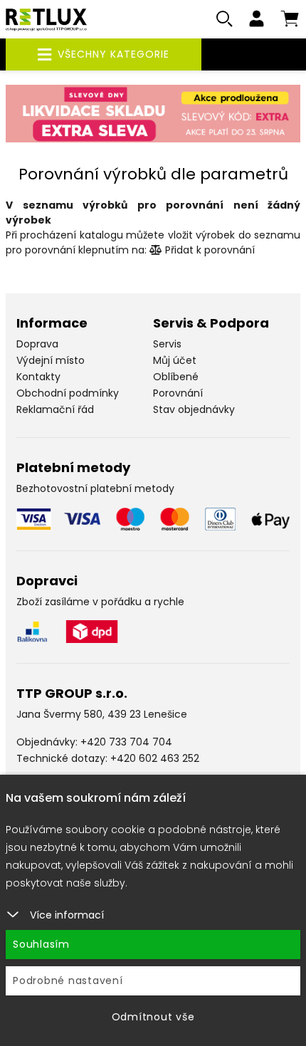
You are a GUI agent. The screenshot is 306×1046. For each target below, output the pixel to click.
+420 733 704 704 (126, 742)
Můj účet (174, 360)
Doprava (37, 344)
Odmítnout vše (153, 1017)
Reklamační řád (55, 409)
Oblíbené (176, 377)
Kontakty (38, 377)
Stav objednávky (194, 409)
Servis (167, 344)
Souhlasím (41, 944)
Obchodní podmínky (67, 393)
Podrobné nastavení (68, 980)
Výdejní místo (50, 360)
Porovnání (178, 393)
